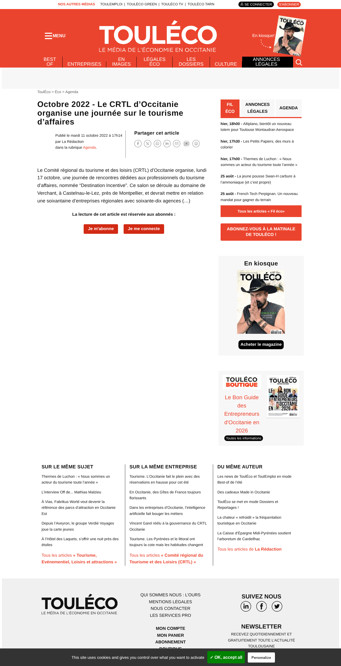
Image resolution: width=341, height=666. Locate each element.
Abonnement (170, 642)
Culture (226, 64)
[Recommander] (176, 143)
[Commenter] (186, 143)
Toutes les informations (243, 438)
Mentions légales (170, 602)
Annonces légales (266, 62)
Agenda (71, 92)
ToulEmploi (111, 4)
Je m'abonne (101, 229)
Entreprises (84, 64)
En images (121, 62)
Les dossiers (191, 62)
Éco (58, 92)
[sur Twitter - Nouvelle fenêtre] (277, 608)
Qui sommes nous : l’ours (170, 595)
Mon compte (170, 628)
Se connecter (258, 4)
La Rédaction (73, 141)
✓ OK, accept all (226, 657)
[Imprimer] (196, 143)
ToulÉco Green (142, 4)
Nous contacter (170, 608)
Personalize (261, 658)
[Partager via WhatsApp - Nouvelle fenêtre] (157, 143)
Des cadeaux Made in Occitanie (243, 492)
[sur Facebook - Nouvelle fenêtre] (261, 608)
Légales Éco (154, 62)
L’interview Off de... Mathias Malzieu (71, 492)
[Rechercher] (299, 62)
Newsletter (261, 626)
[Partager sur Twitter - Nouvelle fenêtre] (147, 143)
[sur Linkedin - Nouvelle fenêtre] (246, 608)
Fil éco (230, 108)
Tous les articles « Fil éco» (261, 211)
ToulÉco (44, 92)
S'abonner (289, 4)
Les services (170, 615)
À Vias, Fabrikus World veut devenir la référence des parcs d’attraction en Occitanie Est (79, 508)
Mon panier (170, 635)
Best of (50, 62)
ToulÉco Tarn (201, 4)
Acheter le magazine (261, 344)
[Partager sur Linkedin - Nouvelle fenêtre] (167, 143)
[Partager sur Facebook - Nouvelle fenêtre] (138, 143)
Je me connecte (144, 229)
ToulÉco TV (172, 4)
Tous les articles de (249, 549)
